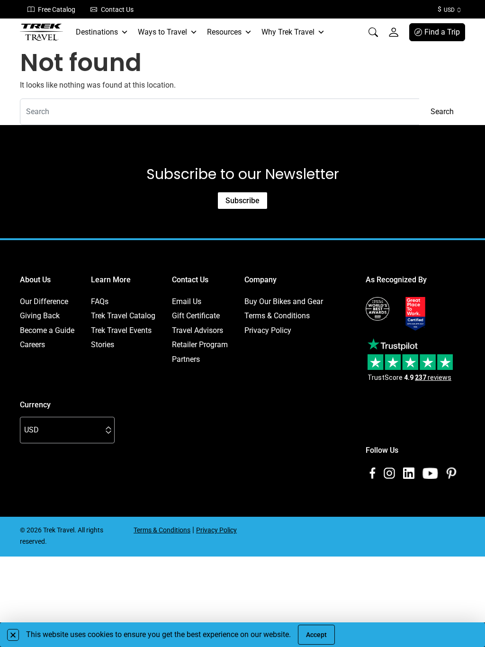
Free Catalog (56, 9)
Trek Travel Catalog (123, 315)
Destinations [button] (97, 31)
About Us (35, 279)
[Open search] (373, 32)
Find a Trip (442, 31)
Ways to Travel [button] (162, 31)
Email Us (186, 301)
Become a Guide (47, 330)
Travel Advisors (197, 330)
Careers (32, 344)
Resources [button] (224, 31)
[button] (13, 635)
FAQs (99, 301)
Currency (35, 404)
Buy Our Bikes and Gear (283, 301)
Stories (102, 344)
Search (442, 111)
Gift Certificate (196, 315)
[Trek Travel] (41, 32)
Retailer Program (200, 344)
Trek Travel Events (121, 330)
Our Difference (44, 301)
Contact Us (117, 9)
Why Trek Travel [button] (287, 31)
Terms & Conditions (277, 315)
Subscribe (242, 200)
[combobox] (220, 112)
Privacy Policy (267, 330)
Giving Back (40, 315)
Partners (186, 359)
